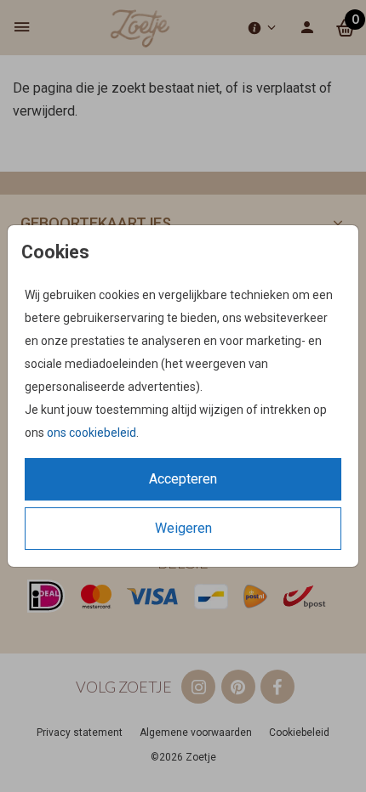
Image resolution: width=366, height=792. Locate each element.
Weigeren (183, 528)
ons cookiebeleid (91, 432)
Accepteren (183, 479)
